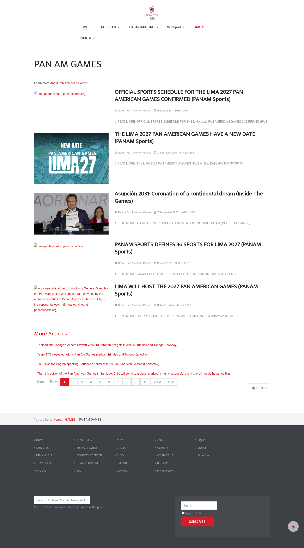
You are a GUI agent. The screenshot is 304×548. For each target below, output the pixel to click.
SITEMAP (162, 463)
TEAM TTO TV (84, 440)
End (171, 382)
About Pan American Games (68, 83)
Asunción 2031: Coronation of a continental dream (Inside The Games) (189, 197)
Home (57, 419)
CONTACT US (165, 455)
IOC (79, 470)
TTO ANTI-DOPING (141, 27)
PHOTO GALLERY (87, 447)
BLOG (120, 455)
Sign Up (202, 447)
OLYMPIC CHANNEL (88, 463)
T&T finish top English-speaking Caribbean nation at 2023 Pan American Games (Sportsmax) (98, 364)
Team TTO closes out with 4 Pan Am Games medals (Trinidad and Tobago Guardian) (93, 354)
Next (157, 382)
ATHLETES (109, 27)
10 (145, 382)
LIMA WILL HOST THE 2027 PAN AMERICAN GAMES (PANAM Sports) (186, 290)
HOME (84, 27)
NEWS (120, 440)
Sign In (201, 440)
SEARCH (162, 447)
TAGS (160, 440)
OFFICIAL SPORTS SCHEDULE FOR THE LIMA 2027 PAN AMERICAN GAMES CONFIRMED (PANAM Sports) (179, 95)
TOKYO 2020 (43, 463)
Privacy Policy (165, 470)
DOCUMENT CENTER (89, 455)
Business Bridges (90, 507)
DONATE (122, 470)
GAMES (199, 27)
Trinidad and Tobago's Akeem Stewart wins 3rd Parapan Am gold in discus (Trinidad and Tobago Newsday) (107, 345)
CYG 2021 (42, 470)
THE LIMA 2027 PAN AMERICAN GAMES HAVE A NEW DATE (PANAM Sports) (185, 137)
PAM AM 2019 (44, 455)
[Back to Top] (293, 526)
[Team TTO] (152, 10)
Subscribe (203, 455)
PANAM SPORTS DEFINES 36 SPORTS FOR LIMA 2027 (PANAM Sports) (188, 248)
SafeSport (174, 27)
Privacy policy (210, 513)
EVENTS (85, 38)
